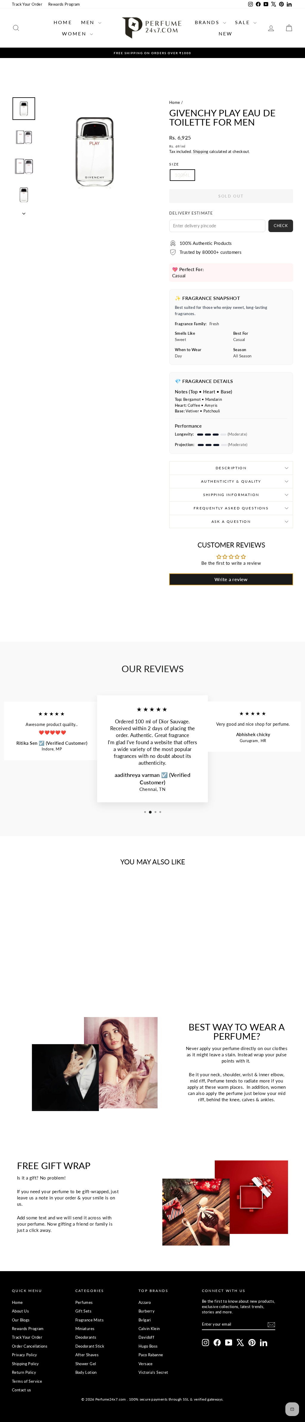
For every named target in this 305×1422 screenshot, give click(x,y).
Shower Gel (85, 1363)
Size (174, 164)
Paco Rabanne (151, 1354)
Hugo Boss (148, 1346)
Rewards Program (64, 4)
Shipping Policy (25, 1363)
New (226, 33)
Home (63, 22)
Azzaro (145, 1302)
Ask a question (231, 521)
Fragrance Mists (89, 1320)
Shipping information (231, 494)
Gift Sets (83, 1311)
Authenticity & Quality (231, 481)
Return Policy (24, 1372)
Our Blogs (20, 1320)
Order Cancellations (29, 1346)
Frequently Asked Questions (231, 508)
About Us (20, 1311)
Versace (146, 1363)
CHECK (281, 225)
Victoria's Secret (153, 1372)
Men (89, 22)
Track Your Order (27, 4)
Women (75, 33)
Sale (243, 22)
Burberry (147, 1311)
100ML (182, 175)
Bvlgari (145, 1320)
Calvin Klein (149, 1328)
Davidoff (146, 1337)
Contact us (21, 1389)
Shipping (200, 151)
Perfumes (84, 1302)
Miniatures (85, 1328)
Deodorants (86, 1337)
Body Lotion (86, 1372)
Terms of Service (27, 1381)
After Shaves (87, 1354)
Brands (208, 22)
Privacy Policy (24, 1354)
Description (231, 468)
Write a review (231, 579)
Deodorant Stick (90, 1346)
